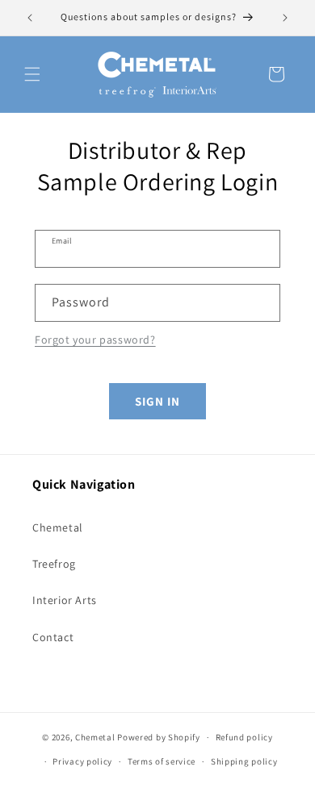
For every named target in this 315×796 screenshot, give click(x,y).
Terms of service (161, 761)
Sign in (157, 401)
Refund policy (244, 737)
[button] (32, 74)
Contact (53, 637)
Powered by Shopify (158, 737)
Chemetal (57, 527)
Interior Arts (64, 600)
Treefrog (54, 563)
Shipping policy (244, 761)
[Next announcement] (285, 17)
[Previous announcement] (30, 17)
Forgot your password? (95, 339)
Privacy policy (82, 761)
